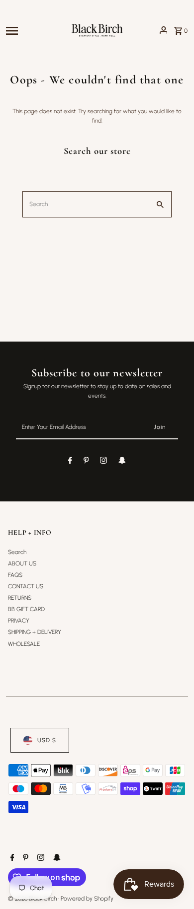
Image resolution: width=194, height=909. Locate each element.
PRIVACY (18, 620)
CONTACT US (25, 586)
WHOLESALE (24, 643)
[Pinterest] (86, 462)
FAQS (15, 574)
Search (17, 552)
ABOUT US (22, 563)
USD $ (46, 740)
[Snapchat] (122, 462)
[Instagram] (103, 462)
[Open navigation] (35, 30)
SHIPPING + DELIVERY (34, 632)
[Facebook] (70, 462)
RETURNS (19, 597)
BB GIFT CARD (26, 609)
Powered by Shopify (87, 898)
